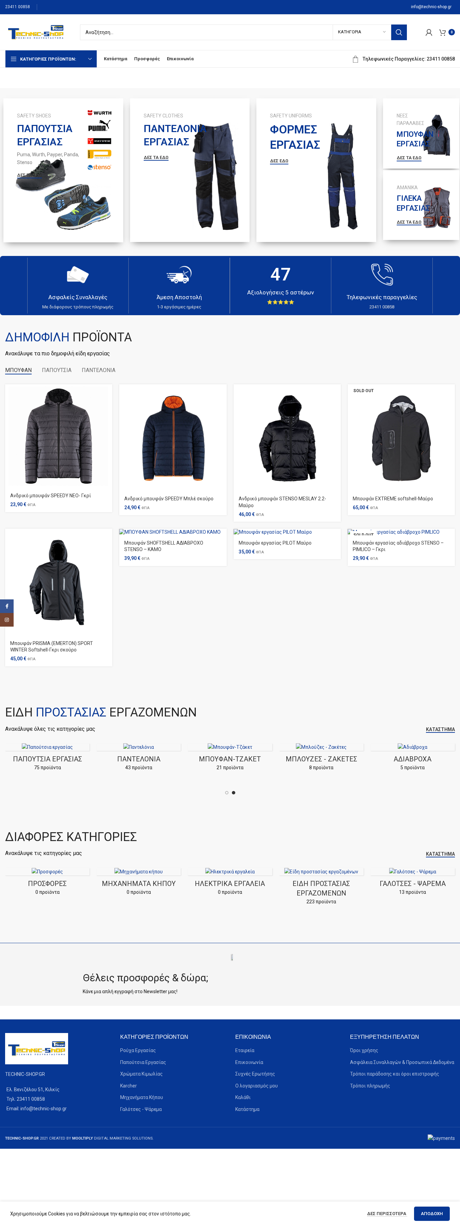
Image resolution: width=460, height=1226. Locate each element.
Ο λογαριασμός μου (256, 1085)
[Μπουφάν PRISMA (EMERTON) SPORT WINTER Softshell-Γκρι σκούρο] (58, 582)
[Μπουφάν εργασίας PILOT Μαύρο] (287, 532)
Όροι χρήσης (364, 1050)
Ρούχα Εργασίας (138, 1050)
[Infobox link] (78, 285)
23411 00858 (17, 6)
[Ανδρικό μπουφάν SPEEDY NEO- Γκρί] (58, 436)
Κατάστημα (247, 1109)
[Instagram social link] (7, 620)
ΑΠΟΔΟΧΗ (432, 1213)
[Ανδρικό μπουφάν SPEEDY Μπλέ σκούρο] (172, 437)
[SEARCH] (399, 32)
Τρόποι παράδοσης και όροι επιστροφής (394, 1074)
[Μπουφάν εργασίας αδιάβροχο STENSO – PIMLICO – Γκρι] (401, 532)
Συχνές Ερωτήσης (255, 1074)
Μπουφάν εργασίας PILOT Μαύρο (275, 543)
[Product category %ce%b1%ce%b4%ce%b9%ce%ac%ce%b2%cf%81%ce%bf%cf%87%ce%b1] (312, 759)
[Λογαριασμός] (429, 32)
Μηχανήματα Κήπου (141, 1097)
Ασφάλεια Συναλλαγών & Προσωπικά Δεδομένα (402, 1062)
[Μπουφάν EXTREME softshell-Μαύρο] (401, 437)
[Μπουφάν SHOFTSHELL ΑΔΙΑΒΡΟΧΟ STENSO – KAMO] (172, 532)
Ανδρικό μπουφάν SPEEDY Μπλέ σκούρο (168, 498)
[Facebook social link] (7, 606)
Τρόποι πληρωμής (370, 1085)
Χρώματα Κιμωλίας (141, 1074)
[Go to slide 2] (233, 792)
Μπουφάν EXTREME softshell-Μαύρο (393, 498)
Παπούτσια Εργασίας (143, 1062)
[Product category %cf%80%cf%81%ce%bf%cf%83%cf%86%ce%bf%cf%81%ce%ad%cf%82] (47, 883)
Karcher (128, 1085)
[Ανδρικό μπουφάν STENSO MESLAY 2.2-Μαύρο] (287, 437)
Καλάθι (243, 1097)
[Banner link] (63, 170)
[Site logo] (35, 31)
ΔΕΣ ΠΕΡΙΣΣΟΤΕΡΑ (387, 1213)
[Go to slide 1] (226, 792)
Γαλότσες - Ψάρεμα (141, 1109)
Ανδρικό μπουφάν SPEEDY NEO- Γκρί (50, 495)
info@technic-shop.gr (431, 6)
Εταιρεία (244, 1050)
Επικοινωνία (249, 1062)
